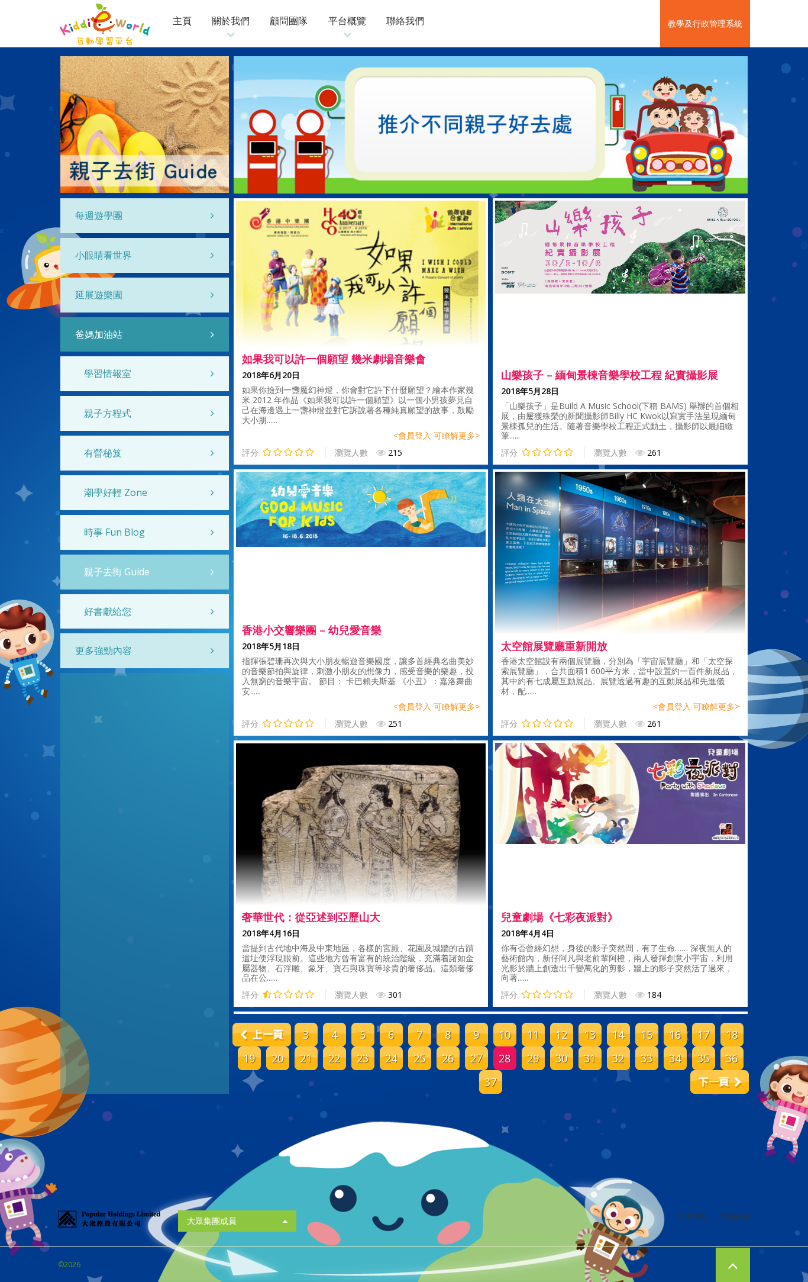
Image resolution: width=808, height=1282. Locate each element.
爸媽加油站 (98, 334)
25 (419, 1058)
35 (703, 1058)
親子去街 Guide (117, 571)
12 (561, 1034)
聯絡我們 (405, 20)
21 (306, 1058)
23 (363, 1058)
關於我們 (231, 20)
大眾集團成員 (212, 1220)
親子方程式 (107, 413)
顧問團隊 (289, 20)
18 (732, 1034)
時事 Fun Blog (114, 532)
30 (561, 1058)
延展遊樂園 (98, 294)
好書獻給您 (107, 611)
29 (533, 1058)
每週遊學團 (98, 215)
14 (618, 1034)
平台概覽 (347, 20)
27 (476, 1058)
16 (675, 1034)
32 (618, 1058)
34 (675, 1058)
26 (448, 1058)
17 (703, 1034)
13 (590, 1034)
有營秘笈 (103, 452)
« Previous (261, 1034)
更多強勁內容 (103, 650)
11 (533, 1034)
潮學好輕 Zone (115, 492)
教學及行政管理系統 (705, 23)
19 (249, 1058)
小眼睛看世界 (103, 255)
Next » (719, 1082)
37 (490, 1082)
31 (590, 1058)
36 (732, 1058)
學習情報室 (107, 373)
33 (646, 1058)
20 (277, 1058)
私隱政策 (736, 1217)
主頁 (182, 20)
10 (504, 1034)
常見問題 (692, 1217)
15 (646, 1034)
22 (334, 1058)
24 (391, 1058)
